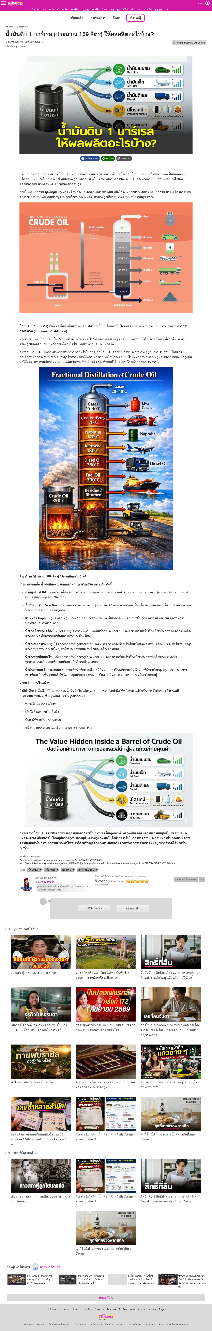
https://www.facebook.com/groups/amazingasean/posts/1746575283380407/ (64, 860)
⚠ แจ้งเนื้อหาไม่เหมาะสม (185, 879)
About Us (120, 1324)
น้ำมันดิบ (33, 869)
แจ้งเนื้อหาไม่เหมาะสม (177, 1324)
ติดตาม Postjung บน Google (190, 43)
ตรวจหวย (48, 9)
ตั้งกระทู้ (135, 18)
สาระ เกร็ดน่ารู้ (49, 1267)
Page (158, 9)
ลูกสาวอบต (20, 46)
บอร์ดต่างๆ (98, 18)
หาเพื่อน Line (99, 9)
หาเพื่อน (75, 9)
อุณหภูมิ (50, 192)
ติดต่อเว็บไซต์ (135, 1324)
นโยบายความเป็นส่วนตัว (59, 1324)
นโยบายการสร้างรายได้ (102, 1324)
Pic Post (115, 9)
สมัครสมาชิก (133, 908)
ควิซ (125, 9)
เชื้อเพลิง (50, 869)
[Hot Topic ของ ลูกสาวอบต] (26, 891)
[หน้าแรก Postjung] (15, 3)
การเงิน (147, 9)
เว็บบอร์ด (62, 9)
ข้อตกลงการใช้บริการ (34, 1324)
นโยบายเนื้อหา (81, 1324)
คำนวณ (135, 9)
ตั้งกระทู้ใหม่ (106, 1297)
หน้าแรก (35, 9)
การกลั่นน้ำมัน (86, 869)
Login (94, 907)
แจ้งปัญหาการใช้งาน (154, 1324)
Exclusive (21, 27)
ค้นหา (117, 18)
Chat (86, 9)
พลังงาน (66, 869)
